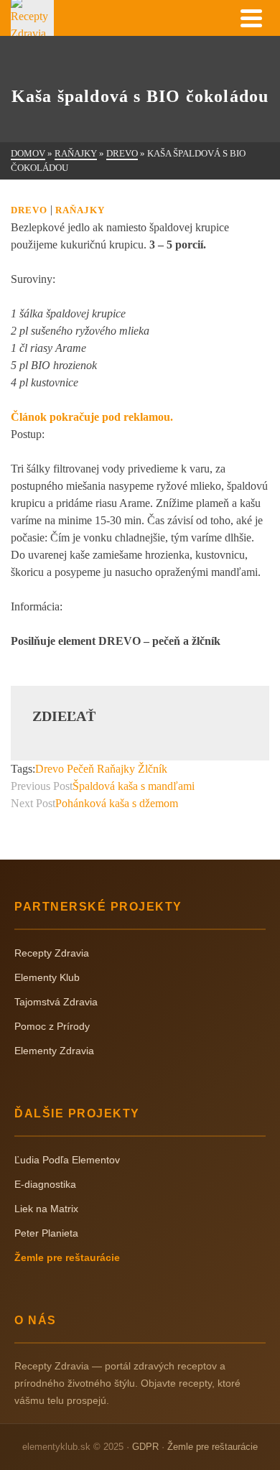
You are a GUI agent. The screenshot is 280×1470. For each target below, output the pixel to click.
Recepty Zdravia (51, 953)
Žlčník (152, 769)
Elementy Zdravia (54, 1050)
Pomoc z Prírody (52, 1026)
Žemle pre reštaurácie (67, 1257)
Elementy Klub (47, 977)
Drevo (29, 210)
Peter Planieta (46, 1233)
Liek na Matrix (46, 1208)
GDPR (145, 1446)
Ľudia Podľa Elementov (67, 1160)
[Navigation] (251, 18)
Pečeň (80, 769)
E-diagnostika (45, 1184)
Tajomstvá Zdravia (56, 1002)
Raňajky (80, 210)
